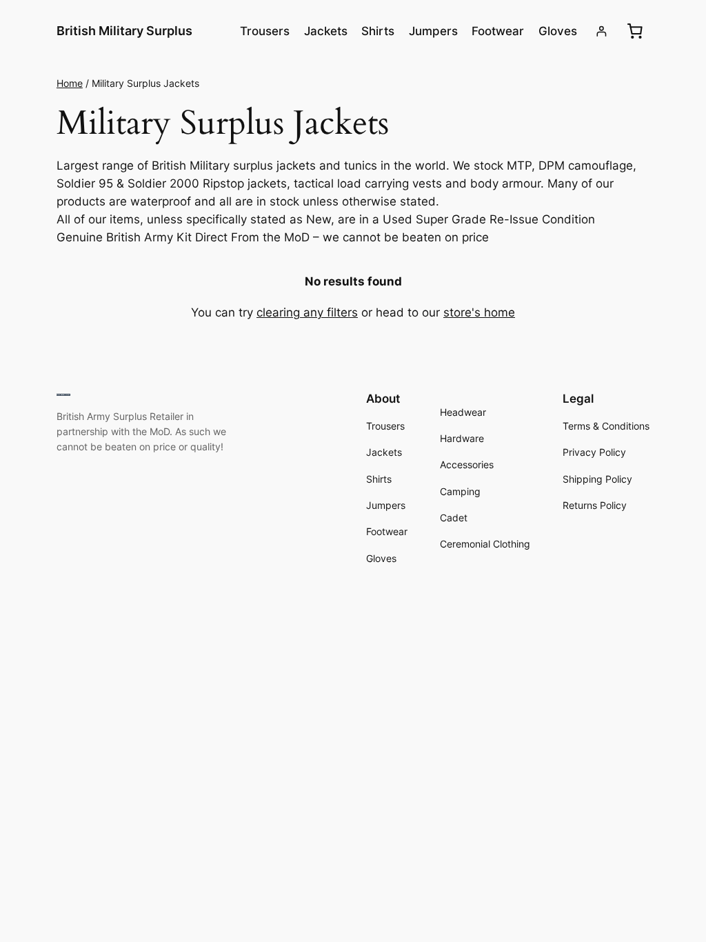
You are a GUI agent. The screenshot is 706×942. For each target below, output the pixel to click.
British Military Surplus (124, 30)
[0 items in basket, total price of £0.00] (635, 31)
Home (70, 83)
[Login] (601, 31)
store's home (479, 312)
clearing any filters (307, 312)
